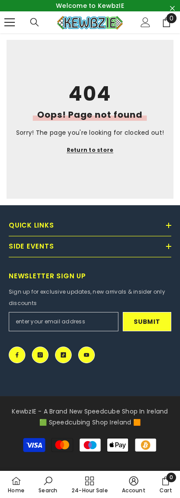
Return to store (90, 150)
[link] (48, 484)
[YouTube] (86, 355)
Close (172, 8)
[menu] (9, 22)
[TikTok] (63, 355)
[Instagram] (40, 355)
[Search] (34, 22)
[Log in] (145, 22)
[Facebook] (17, 355)
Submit (147, 321)
